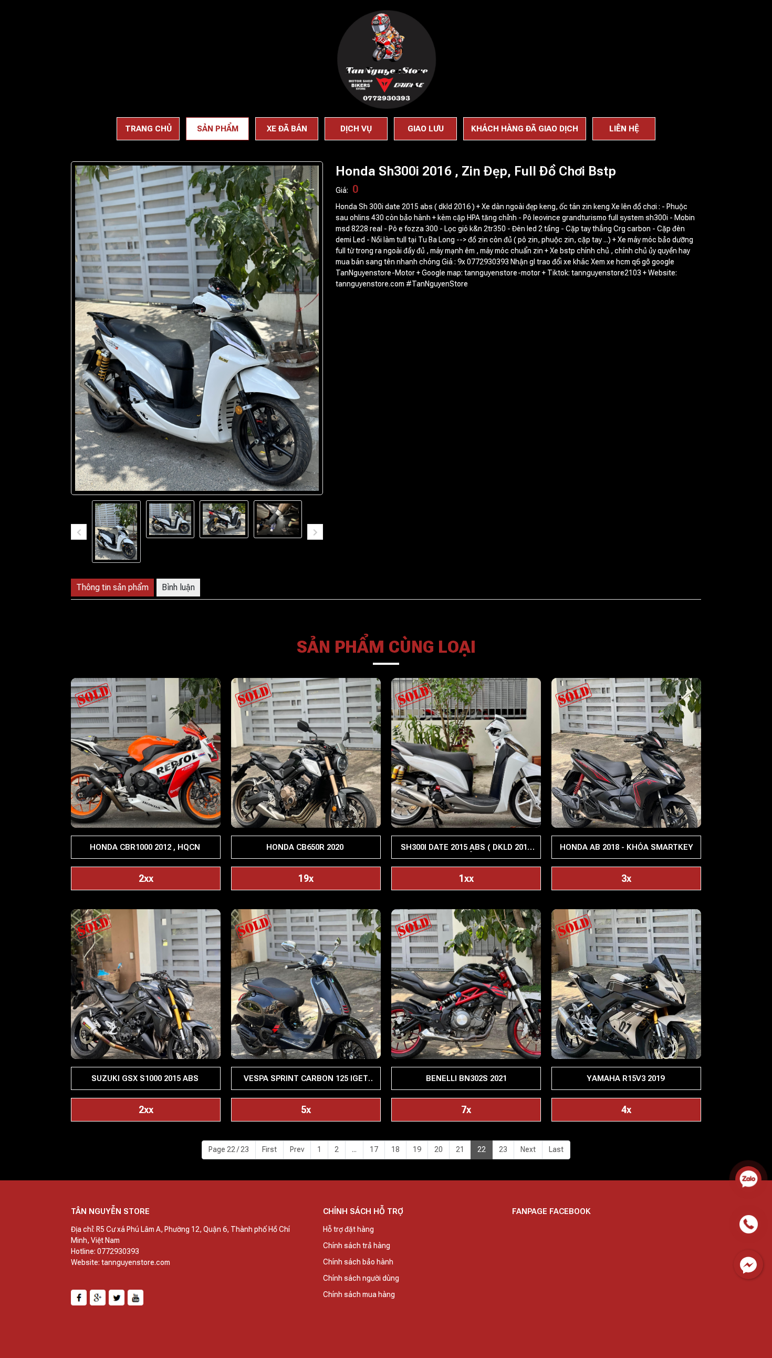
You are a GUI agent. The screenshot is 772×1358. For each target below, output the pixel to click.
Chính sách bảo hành (358, 1262)
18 (395, 1149)
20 (438, 1149)
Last (556, 1149)
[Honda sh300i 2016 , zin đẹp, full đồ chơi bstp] (116, 531)
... (354, 1149)
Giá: (342, 190)
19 (417, 1149)
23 (503, 1149)
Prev (297, 1149)
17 (374, 1149)
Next (528, 1149)
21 (460, 1149)
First (269, 1149)
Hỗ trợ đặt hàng (348, 1229)
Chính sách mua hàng (359, 1294)
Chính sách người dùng (361, 1278)
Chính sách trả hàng (356, 1245)
